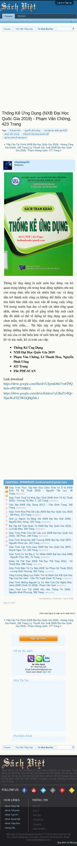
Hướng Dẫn (10, 828)
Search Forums (10, 21)
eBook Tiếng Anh (12, 810)
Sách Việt (46, 672)
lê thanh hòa (15, 130)
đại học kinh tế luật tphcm (15, 138)
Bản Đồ (36, 806)
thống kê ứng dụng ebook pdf (36, 134)
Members (22, 16)
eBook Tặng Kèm (12, 823)
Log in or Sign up (64, 3)
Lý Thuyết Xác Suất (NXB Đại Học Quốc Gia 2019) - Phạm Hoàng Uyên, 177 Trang (44, 149)
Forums (8, 16)
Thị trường (38, 819)
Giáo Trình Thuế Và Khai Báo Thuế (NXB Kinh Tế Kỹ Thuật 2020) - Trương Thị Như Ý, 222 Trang (41, 499)
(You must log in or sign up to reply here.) (57, 613)
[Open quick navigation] (73, 29)
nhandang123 (22, 162)
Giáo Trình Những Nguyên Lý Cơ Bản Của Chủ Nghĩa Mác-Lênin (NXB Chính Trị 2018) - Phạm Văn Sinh (41, 584)
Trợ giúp (37, 824)
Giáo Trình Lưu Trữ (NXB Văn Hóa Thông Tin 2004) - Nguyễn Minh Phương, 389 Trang (41, 591)
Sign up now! (38, 638)
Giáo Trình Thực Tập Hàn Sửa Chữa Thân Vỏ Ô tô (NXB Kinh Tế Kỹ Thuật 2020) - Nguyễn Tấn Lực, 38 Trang (41, 490)
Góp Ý (36, 810)
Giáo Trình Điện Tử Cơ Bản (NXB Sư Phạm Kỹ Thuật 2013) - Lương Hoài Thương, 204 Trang (41, 570)
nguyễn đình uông (32, 130)
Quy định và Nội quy (67, 842)
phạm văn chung (11, 134)
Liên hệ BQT (39, 829)
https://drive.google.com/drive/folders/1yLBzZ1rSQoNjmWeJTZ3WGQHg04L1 (38, 395)
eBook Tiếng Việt (12, 806)
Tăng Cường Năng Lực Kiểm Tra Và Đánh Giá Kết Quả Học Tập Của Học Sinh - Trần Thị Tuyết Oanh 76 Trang (41, 577)
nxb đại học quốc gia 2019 (55, 130)
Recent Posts (26, 21)
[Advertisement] (38, 71)
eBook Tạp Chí (11, 815)
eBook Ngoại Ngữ (12, 819)
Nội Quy (37, 815)
